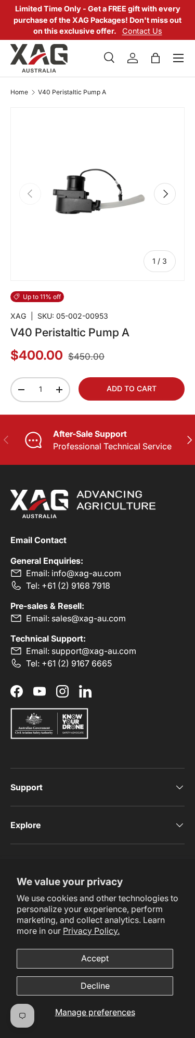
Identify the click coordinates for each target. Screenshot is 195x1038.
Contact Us (142, 30)
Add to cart (132, 388)
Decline (95, 985)
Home (19, 92)
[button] (155, 58)
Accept (95, 958)
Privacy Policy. (91, 931)
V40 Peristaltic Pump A (72, 92)
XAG (18, 315)
